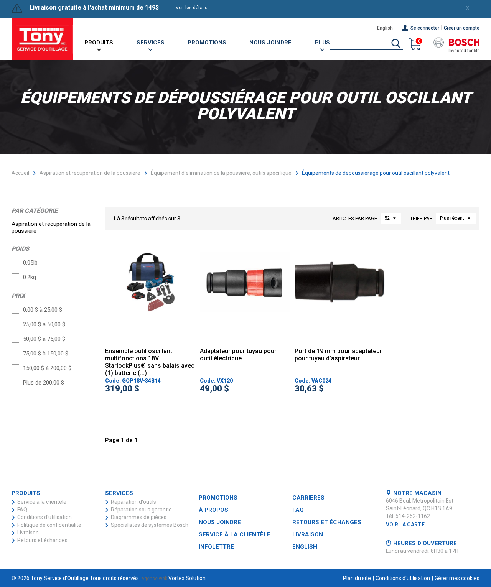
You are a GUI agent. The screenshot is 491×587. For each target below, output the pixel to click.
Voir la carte (405, 524)
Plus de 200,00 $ (43, 382)
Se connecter (424, 28)
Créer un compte (461, 28)
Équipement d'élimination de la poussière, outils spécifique (221, 173)
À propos (213, 509)
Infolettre (216, 546)
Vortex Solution (187, 578)
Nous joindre (270, 42)
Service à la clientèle (41, 502)
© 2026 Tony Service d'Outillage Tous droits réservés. (76, 578)
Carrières (308, 497)
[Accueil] (42, 39)
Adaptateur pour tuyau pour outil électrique (238, 354)
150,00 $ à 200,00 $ (47, 368)
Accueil (20, 173)
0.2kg (29, 277)
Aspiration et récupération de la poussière (90, 173)
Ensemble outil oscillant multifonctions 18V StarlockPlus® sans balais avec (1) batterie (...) (149, 362)
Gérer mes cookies (457, 578)
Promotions (207, 42)
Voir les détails (192, 7)
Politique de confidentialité (49, 525)
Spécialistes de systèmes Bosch (149, 525)
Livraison (28, 532)
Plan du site (357, 578)
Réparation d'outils (133, 502)
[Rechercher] (396, 44)
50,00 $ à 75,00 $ (44, 338)
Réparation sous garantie (141, 509)
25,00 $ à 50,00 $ (44, 324)
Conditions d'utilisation (44, 517)
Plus (322, 42)
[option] (150, 295)
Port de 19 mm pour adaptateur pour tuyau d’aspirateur (338, 354)
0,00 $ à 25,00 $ (42, 309)
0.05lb (30, 262)
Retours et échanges (42, 540)
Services (151, 42)
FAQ (22, 509)
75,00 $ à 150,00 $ (45, 353)
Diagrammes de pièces (138, 517)
